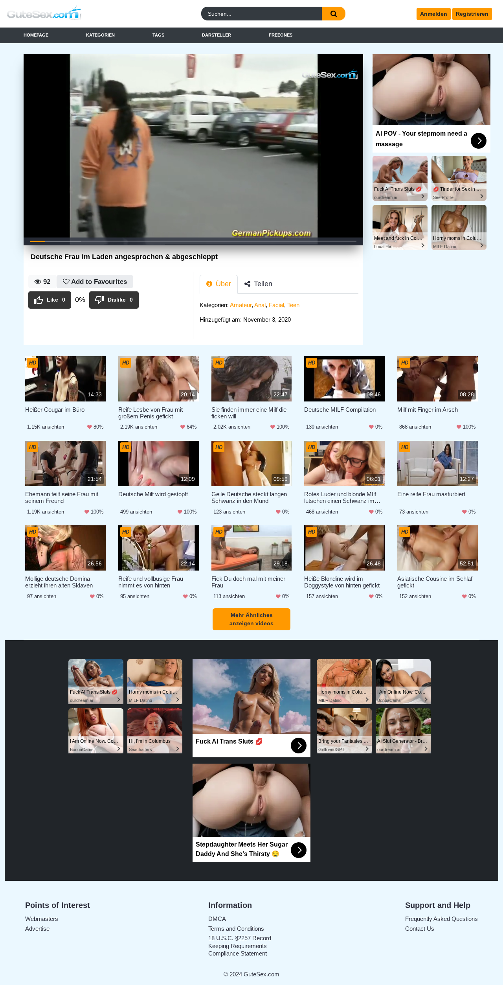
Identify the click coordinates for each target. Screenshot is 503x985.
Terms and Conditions (236, 928)
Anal (260, 305)
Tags (158, 35)
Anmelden (433, 14)
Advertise (37, 928)
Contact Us (419, 928)
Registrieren (472, 14)
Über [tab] (222, 284)
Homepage (36, 35)
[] (333, 13)
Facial (276, 305)
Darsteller (216, 35)
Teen (293, 305)
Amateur (241, 305)
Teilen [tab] (262, 284)
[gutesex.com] (66, 14)
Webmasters (41, 918)
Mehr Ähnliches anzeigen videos (251, 619)
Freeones (280, 35)
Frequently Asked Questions (441, 918)
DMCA (217, 918)
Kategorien (100, 35)
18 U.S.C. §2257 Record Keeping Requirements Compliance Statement (239, 946)
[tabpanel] (281, 315)
